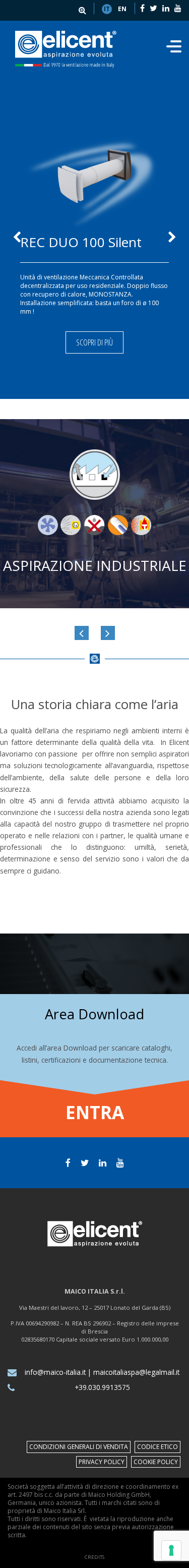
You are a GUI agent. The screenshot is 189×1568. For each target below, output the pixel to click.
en (122, 9)
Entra (95, 1112)
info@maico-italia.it (55, 1372)
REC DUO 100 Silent (81, 242)
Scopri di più (94, 342)
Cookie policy (156, 1462)
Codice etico (157, 1446)
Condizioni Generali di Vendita (78, 1446)
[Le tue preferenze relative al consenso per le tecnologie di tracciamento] (171, 1550)
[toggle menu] (174, 49)
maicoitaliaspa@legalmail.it (136, 1372)
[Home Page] (65, 49)
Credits (94, 1557)
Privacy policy (101, 1462)
